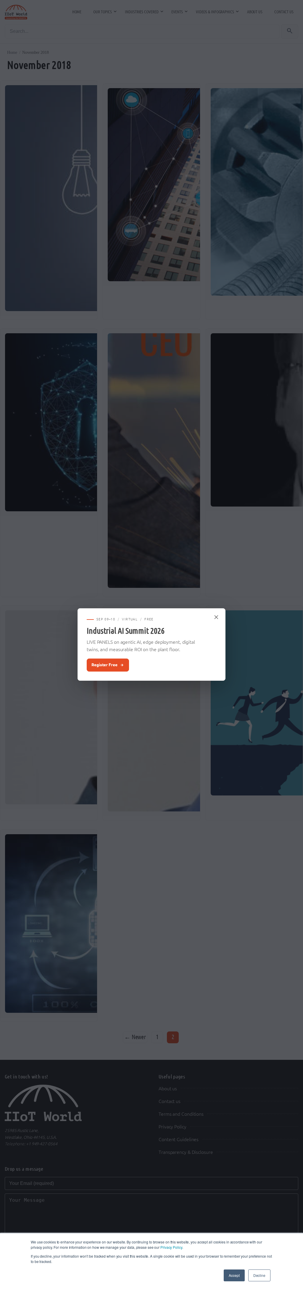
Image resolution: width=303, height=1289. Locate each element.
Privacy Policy (171, 1247)
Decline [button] (259, 1275)
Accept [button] (234, 1275)
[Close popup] (216, 617)
